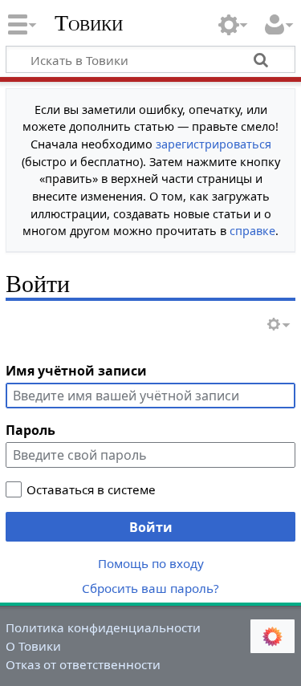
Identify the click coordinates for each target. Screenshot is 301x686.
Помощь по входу (151, 563)
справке (252, 230)
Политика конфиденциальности (103, 627)
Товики (89, 23)
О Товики (33, 646)
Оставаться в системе (91, 489)
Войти (151, 527)
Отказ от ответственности (83, 664)
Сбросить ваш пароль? (150, 588)
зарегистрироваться (213, 144)
